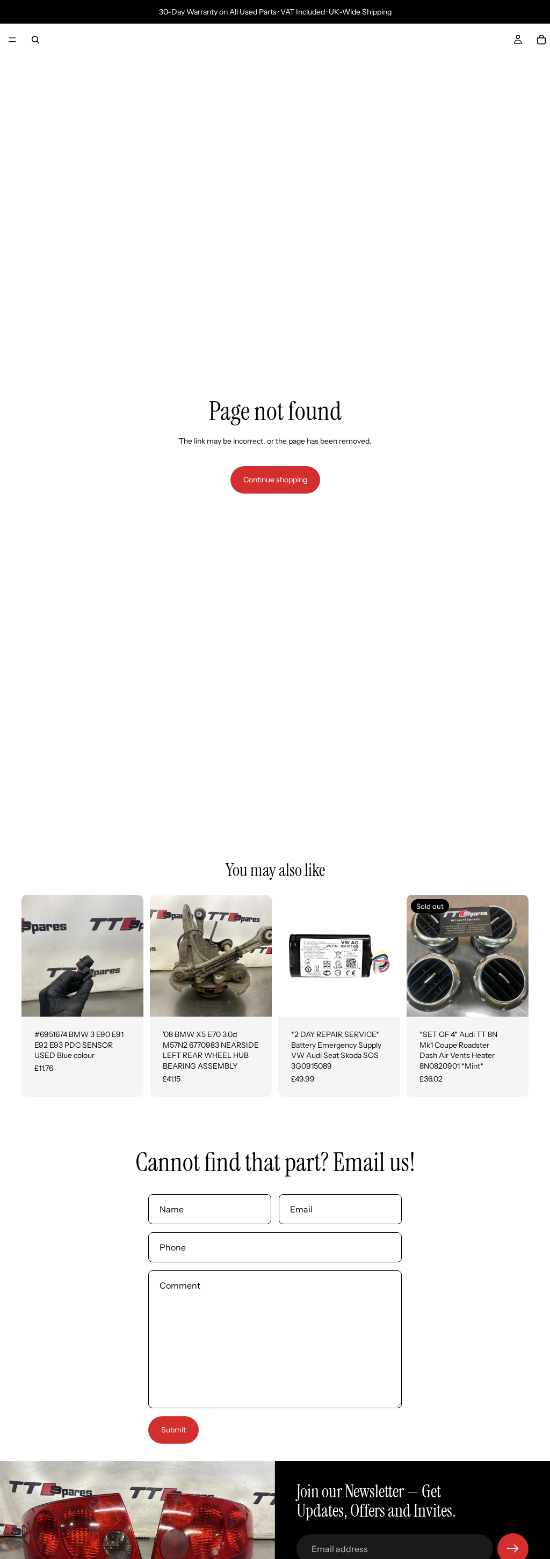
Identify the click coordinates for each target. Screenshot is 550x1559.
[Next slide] (131, 956)
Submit (173, 1430)
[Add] (126, 1000)
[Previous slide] (33, 956)
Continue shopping (275, 479)
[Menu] (12, 39)
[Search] (35, 40)
